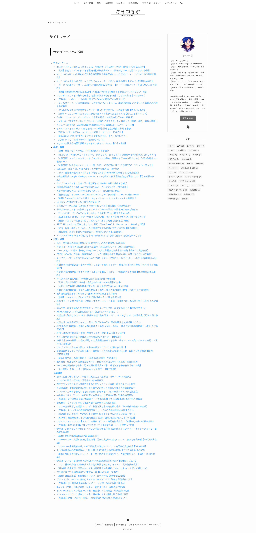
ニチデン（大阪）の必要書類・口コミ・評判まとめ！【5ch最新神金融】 (91, 487)
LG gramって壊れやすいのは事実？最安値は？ (79, 202)
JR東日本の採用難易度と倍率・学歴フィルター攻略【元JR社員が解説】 (91, 333)
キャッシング (175, 177)
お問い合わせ (121, 525)
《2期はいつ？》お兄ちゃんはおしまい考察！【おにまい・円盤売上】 (90, 132)
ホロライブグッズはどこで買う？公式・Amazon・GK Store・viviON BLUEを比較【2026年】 (101, 67)
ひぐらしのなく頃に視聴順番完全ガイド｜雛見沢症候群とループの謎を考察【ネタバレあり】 (101, 110)
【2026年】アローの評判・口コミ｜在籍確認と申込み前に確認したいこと (92, 498)
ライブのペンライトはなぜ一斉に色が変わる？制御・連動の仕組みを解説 (92, 183)
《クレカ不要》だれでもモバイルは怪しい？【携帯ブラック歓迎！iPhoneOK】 (95, 213)
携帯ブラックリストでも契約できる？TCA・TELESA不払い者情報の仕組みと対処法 (97, 209)
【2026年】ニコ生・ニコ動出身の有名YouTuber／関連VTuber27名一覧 (91, 99)
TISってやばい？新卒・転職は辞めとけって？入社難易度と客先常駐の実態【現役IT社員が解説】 (103, 250)
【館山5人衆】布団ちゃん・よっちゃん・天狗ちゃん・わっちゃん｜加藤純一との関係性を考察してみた (106, 154)
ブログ (185, 185)
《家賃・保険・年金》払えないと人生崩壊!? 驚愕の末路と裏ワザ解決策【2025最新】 (97, 228)
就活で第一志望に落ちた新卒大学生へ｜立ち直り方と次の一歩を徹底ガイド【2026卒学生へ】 (102, 308)
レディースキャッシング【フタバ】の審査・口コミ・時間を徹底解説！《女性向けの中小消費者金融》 (106, 421)
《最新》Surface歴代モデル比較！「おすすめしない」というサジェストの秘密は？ (96, 198)
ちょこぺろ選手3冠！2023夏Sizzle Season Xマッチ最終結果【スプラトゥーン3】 (96, 125)
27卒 (190, 146)
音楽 (185, 199)
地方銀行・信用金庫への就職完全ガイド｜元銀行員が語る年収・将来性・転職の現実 (97, 362)
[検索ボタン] (181, 3)
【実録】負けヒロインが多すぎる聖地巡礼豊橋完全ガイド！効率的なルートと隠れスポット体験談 (103, 70)
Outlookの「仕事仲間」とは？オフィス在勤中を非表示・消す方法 (88, 169)
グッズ (172, 181)
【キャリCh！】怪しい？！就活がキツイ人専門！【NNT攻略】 (87, 369)
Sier (190, 164)
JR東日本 (185, 155)
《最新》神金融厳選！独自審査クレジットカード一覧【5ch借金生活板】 (91, 476)
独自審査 (189, 194)
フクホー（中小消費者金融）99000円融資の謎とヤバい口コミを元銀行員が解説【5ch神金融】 (102, 446)
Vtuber (199, 164)
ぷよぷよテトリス (189, 168)
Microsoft (186, 159)
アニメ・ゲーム (60, 63)
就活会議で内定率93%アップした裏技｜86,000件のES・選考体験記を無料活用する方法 (99, 322)
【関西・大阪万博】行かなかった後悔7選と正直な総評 (83, 151)
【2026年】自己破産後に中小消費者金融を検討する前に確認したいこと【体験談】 (96, 418)
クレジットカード (193, 177)
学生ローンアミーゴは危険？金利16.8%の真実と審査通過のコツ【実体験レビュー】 (97, 461)
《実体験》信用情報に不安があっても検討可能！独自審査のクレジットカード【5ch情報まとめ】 (103, 468)
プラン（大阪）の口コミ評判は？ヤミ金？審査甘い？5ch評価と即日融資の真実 (95, 479)
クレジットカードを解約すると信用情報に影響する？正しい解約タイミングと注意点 (97, 391)
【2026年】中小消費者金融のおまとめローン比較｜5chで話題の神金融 (91, 483)
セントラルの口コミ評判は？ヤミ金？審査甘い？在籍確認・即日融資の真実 (93, 490)
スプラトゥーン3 (187, 181)
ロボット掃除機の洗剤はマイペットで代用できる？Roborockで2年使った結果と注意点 (98, 173)
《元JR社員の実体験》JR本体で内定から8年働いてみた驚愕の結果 (89, 282)
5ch (171, 146)
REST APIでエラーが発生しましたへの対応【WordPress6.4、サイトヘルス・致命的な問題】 (101, 224)
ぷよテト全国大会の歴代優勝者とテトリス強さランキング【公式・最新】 (92, 143)
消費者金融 (175, 194)
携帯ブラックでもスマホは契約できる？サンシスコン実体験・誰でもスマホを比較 (96, 384)
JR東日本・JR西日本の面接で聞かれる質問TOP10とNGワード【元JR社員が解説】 (96, 247)
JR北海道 (194, 150)
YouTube (173, 168)
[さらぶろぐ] (128, 12)
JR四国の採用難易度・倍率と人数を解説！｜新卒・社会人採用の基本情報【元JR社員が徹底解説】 (104, 290)
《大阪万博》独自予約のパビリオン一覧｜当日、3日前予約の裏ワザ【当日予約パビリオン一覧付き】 (105, 165)
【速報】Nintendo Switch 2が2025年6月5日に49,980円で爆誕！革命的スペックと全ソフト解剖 (102, 92)
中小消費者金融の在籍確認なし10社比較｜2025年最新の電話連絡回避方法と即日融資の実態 (101, 450)
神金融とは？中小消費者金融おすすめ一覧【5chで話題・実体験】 (88, 472)
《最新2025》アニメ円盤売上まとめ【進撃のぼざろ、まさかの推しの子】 (92, 136)
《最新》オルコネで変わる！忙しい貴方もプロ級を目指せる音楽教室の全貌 (93, 221)
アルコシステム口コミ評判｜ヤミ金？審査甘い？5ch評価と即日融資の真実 (92, 494)
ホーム (99, 525)
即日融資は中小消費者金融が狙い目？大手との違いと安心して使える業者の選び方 (96, 388)
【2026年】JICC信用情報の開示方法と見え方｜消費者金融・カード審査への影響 (95, 425)
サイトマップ (154, 525)
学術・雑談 (58, 147)
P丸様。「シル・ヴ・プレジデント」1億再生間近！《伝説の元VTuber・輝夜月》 (95, 117)
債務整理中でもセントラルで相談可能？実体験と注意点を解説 (86, 403)
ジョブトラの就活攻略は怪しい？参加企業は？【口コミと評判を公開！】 (92, 347)
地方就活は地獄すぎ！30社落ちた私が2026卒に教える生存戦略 (87, 293)
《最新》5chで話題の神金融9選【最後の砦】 (78, 436)
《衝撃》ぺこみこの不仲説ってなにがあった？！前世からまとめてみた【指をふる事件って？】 (102, 113)
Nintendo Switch (176, 164)
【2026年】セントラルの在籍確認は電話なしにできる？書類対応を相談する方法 (95, 410)
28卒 (200, 146)
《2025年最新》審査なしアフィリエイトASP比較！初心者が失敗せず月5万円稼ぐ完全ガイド (101, 217)
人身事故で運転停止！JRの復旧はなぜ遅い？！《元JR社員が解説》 (89, 191)
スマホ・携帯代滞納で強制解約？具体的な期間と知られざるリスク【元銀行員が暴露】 (98, 464)
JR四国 (173, 155)
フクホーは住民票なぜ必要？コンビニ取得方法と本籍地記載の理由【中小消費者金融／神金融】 (102, 406)
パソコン (173, 185)
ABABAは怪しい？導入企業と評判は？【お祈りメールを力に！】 (88, 312)
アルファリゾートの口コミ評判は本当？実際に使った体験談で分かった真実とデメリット (99, 235)
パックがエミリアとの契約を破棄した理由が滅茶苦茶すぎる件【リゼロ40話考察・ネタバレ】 (101, 95)
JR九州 (181, 150)
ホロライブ (197, 185)
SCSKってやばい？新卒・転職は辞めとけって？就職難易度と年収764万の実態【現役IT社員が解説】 (105, 254)
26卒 (180, 146)
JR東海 (197, 155)
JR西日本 (174, 159)
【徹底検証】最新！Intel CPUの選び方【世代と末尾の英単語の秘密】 (90, 232)
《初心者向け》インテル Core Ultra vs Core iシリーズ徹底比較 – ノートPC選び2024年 (98, 194)
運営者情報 (188, 118)
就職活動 (195, 190)
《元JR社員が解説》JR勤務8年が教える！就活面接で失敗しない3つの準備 (92, 286)
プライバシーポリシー (137, 525)
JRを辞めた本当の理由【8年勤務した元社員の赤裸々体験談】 (86, 279)
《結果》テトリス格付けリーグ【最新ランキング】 (81, 140)
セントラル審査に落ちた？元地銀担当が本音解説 (80, 380)
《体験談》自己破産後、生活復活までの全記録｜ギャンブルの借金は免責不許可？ (96, 414)
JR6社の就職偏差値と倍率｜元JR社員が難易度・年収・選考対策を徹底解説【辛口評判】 (99, 365)
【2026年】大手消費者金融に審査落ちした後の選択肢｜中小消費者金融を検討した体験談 (99, 399)
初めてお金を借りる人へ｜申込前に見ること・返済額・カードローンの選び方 (94, 377)
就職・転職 (58, 239)
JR (171, 150)
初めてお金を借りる (178, 190)
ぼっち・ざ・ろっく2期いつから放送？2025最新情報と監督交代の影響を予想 (94, 128)
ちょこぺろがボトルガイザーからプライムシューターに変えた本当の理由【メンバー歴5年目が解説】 (105, 81)
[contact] (187, 127)
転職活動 (174, 199)
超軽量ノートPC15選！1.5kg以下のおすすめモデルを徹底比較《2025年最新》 (94, 206)
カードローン (186, 172)
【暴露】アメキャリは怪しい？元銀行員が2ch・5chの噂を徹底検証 (89, 297)
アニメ (172, 172)
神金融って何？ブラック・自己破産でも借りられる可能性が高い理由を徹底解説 (95, 395)
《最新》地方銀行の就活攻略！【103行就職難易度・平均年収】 (87, 358)
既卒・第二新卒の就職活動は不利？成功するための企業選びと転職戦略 (91, 243)
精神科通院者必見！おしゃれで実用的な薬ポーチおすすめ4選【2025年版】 (93, 187)
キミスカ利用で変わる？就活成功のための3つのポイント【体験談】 (89, 337)
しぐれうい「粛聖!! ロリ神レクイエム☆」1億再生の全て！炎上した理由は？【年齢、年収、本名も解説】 (107, 121)
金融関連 (57, 373)
